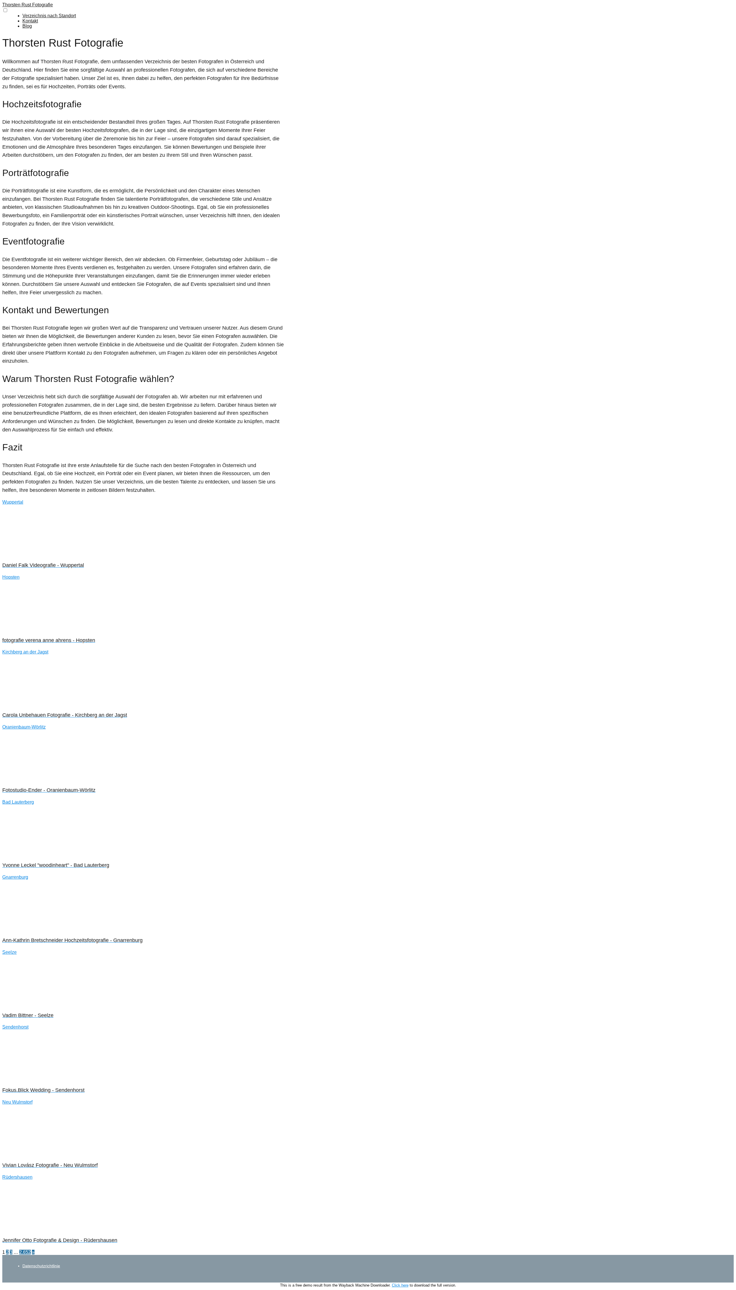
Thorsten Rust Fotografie (27, 4)
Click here (400, 1285)
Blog (27, 26)
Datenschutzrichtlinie (41, 1266)
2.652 (25, 1252)
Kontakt (30, 20)
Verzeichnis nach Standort (49, 15)
